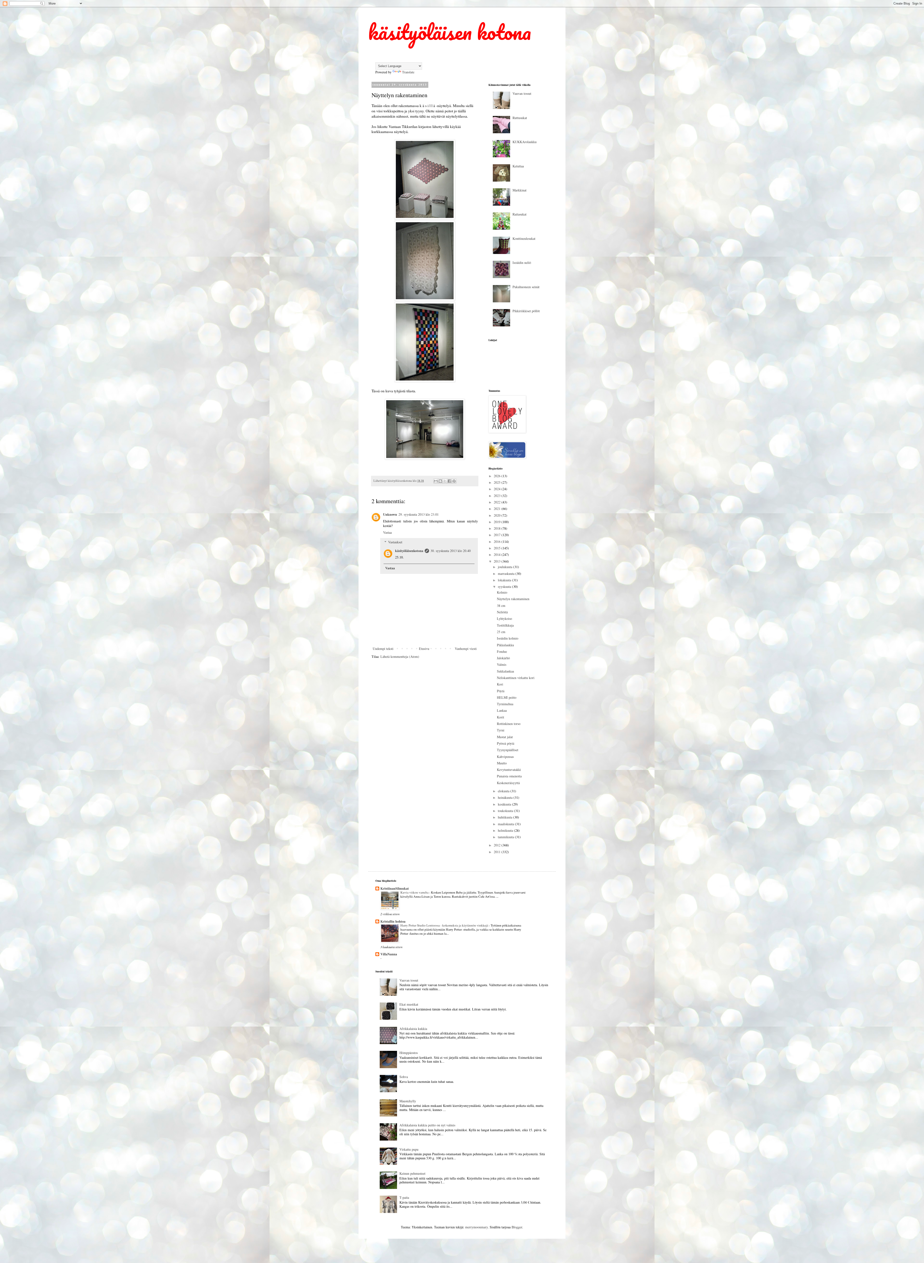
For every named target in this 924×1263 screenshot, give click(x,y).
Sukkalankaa (505, 671)
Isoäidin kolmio (507, 638)
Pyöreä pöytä (505, 743)
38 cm (501, 605)
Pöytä (500, 691)
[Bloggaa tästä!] (440, 481)
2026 (497, 476)
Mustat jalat (505, 737)
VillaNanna (388, 954)
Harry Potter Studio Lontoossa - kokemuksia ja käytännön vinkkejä (444, 925)
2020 (497, 515)
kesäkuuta (505, 804)
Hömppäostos (408, 1052)
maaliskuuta (506, 824)
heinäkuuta (505, 797)
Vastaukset (395, 542)
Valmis (501, 664)
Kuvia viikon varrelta (414, 892)
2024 (497, 489)
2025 (497, 482)
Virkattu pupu (408, 1149)
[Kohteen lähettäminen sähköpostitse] (435, 481)
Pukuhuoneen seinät (526, 287)
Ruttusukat (520, 117)
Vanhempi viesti (466, 648)
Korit (500, 717)
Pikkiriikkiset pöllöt (526, 311)
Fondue (502, 651)
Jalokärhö (503, 658)
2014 (497, 554)
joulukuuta (505, 567)
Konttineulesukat (524, 238)
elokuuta (504, 791)
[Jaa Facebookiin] (449, 481)
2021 (497, 508)
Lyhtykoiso (504, 618)
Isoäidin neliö (522, 262)
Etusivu (424, 648)
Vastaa (387, 532)
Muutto (502, 763)
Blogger (517, 1227)
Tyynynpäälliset (507, 750)
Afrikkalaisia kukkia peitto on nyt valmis (427, 1125)
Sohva (403, 1076)
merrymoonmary (476, 1227)
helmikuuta (506, 830)
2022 (497, 502)
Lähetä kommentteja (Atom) (399, 656)
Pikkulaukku (505, 645)
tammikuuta (506, 837)
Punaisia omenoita (509, 776)
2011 (497, 852)
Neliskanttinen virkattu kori (515, 677)
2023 (497, 495)
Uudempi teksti (383, 648)
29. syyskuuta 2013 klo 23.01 (418, 514)
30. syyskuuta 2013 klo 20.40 (450, 550)
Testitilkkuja (505, 625)
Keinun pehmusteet (412, 1173)
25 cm (501, 631)
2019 (497, 522)
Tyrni (500, 730)
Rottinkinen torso (508, 723)
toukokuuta (506, 810)
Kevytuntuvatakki (509, 769)
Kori (500, 684)
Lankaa (502, 710)
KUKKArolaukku (525, 142)
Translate (408, 72)
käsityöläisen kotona (449, 32)
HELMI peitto (506, 697)
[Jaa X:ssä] (445, 481)
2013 (497, 561)
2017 (497, 535)
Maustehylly (407, 1101)
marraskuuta (506, 573)
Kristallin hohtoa (392, 921)
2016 (497, 541)
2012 (497, 845)
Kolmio (502, 592)
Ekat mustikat (408, 1004)
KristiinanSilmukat (394, 888)
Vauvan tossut (522, 93)
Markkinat (519, 190)
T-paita (404, 1197)
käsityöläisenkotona (409, 550)
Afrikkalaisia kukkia (413, 1028)
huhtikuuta (505, 817)
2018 (497, 528)
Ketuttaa (518, 166)
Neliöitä (502, 612)
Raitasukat (519, 214)
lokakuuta (505, 580)
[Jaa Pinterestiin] (454, 481)
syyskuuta (505, 586)
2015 (497, 548)
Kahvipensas (505, 756)
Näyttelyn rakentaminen (513, 599)
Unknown (390, 514)
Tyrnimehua (505, 704)
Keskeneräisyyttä (508, 783)
